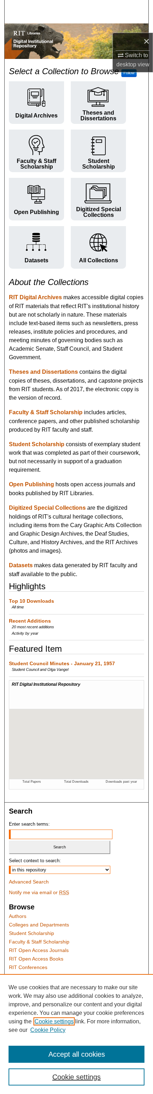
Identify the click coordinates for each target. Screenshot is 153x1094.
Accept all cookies (76, 1054)
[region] (76, 1034)
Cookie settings (54, 1021)
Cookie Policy (47, 1030)
